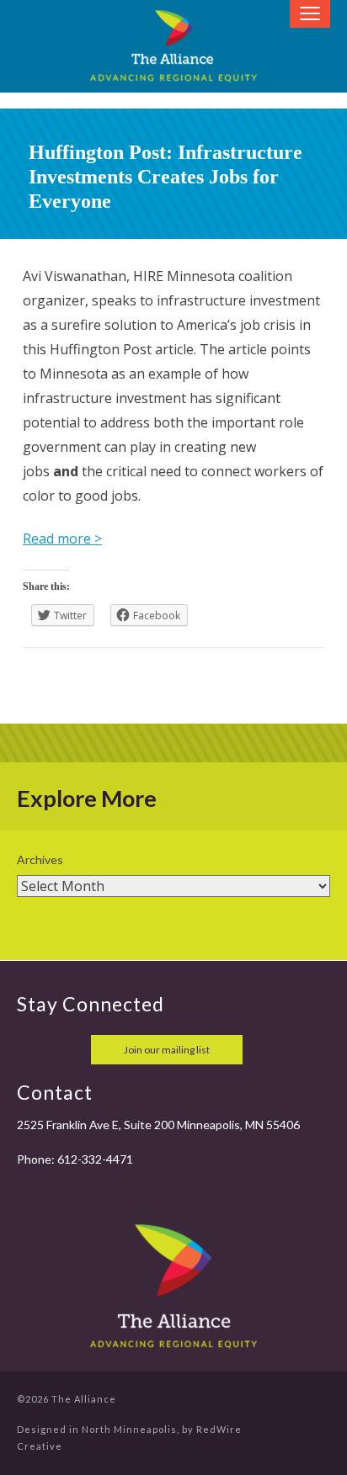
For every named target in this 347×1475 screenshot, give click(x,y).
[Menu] (310, 14)
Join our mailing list (167, 1049)
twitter (69, 1049)
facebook (32, 1049)
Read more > (62, 538)
